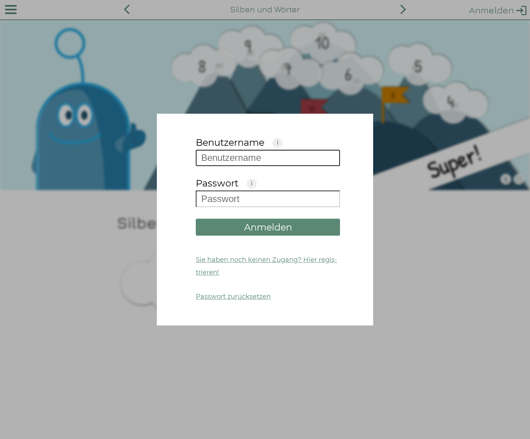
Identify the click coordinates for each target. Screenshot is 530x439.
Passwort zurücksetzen (233, 296)
